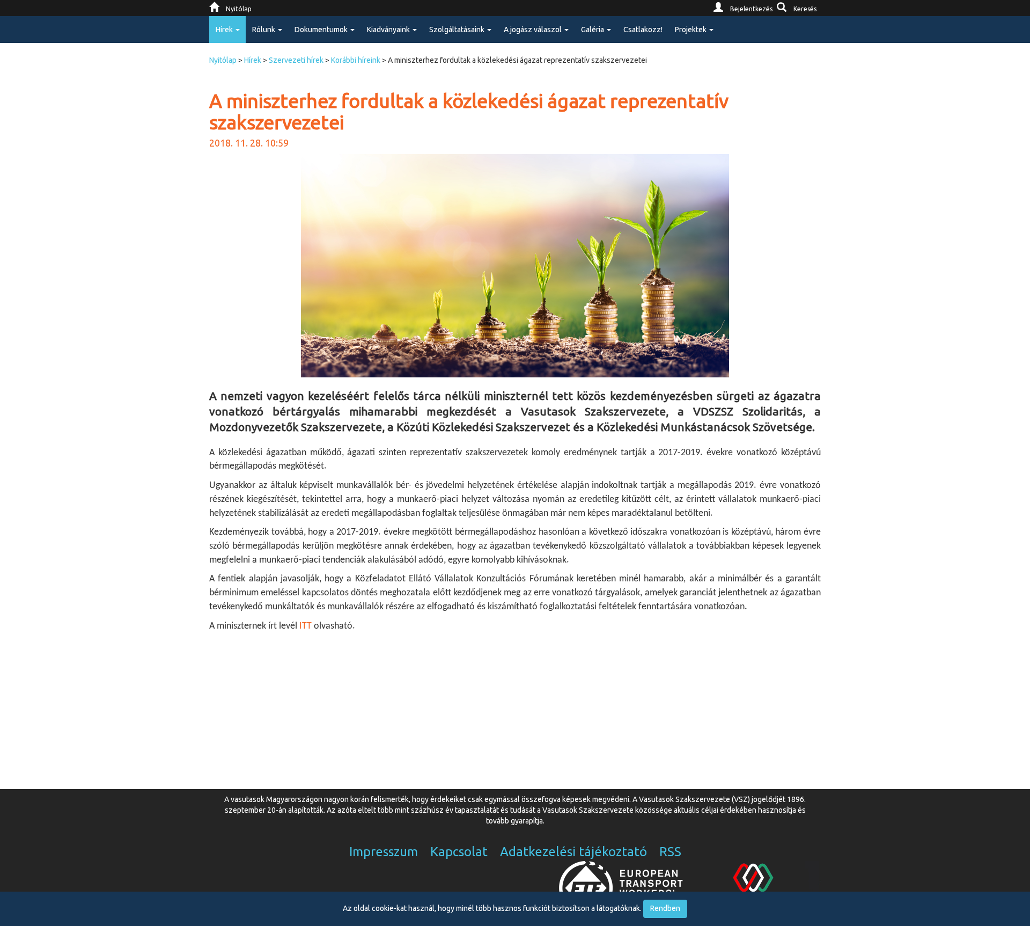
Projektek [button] (691, 29)
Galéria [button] (593, 29)
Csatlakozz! (643, 29)
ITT (304, 626)
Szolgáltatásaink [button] (457, 29)
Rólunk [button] (264, 29)
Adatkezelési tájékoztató (573, 851)
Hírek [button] (225, 29)
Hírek (252, 60)
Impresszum (383, 851)
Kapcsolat (459, 851)
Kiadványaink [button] (389, 29)
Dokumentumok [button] (322, 29)
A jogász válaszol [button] (533, 29)
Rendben (665, 908)
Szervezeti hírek (296, 60)
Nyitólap (223, 60)
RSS (670, 851)
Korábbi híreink (355, 60)
